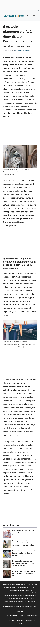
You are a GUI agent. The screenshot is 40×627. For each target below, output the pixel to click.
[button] (28, 16)
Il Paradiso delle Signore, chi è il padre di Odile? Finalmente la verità (23, 573)
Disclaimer (19, 620)
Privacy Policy (10, 620)
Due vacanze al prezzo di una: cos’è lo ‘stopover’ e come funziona (23, 533)
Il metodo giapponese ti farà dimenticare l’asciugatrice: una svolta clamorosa (23, 563)
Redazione (28, 620)
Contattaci (33, 606)
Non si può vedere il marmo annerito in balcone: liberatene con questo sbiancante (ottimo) (23, 543)
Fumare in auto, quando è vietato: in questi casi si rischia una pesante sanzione (24, 553)
